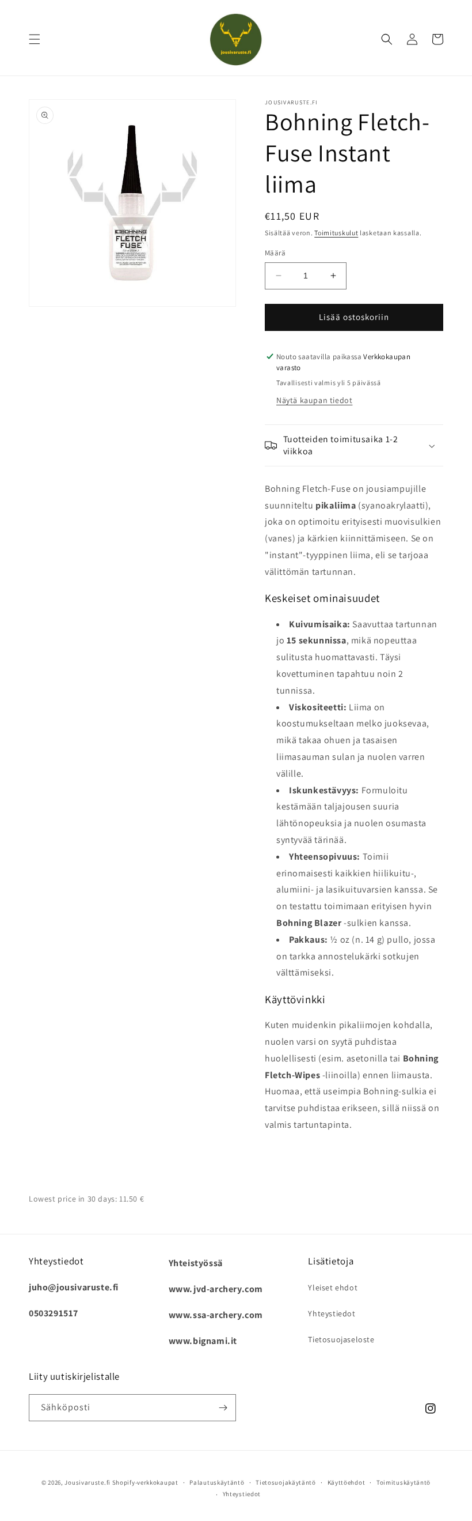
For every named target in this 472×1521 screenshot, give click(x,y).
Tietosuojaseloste (341, 1339)
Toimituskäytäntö (403, 1482)
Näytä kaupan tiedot (314, 400)
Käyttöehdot (347, 1482)
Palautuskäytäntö (216, 1482)
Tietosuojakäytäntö (286, 1482)
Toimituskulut (336, 232)
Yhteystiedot (331, 1313)
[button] (34, 39)
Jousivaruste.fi (87, 1482)
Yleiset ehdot (332, 1287)
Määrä (275, 253)
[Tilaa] (222, 1407)
